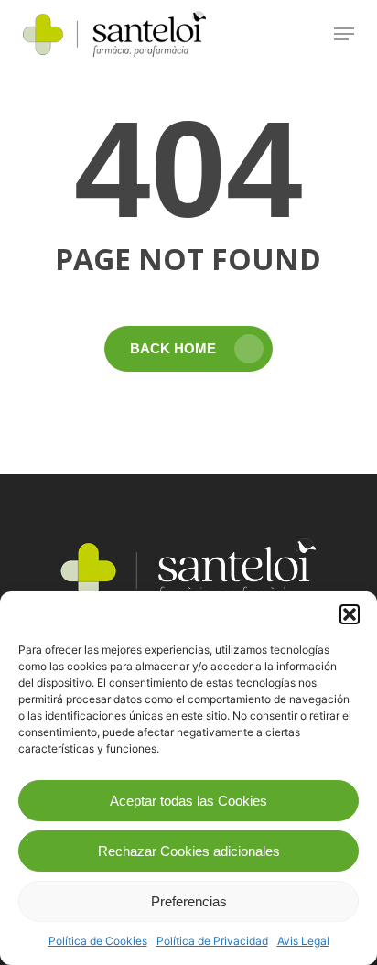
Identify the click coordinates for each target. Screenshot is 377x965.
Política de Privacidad (212, 941)
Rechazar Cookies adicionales (189, 851)
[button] (349, 614)
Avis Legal (303, 941)
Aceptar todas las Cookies (188, 800)
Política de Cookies (97, 941)
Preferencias (189, 901)
